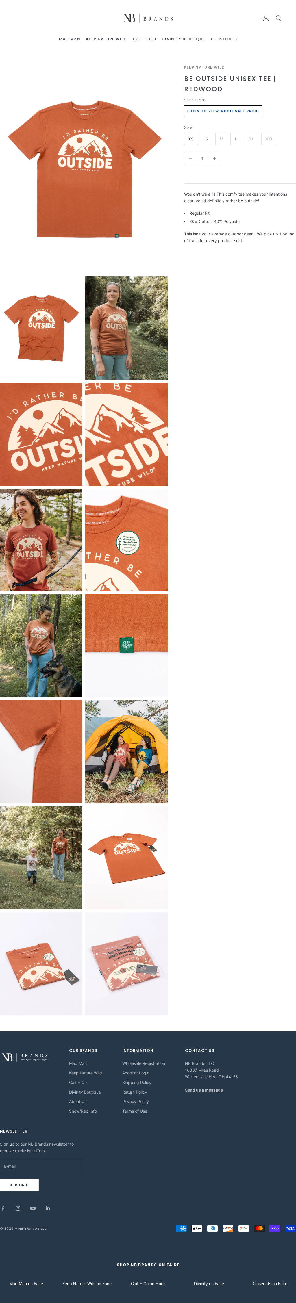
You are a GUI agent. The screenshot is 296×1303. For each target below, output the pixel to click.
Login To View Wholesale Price (223, 111)
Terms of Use (134, 1111)
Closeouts (224, 39)
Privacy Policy (135, 1101)
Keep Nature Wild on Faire (87, 1283)
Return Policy (134, 1091)
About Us (77, 1101)
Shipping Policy (136, 1082)
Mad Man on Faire (26, 1283)
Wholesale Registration (143, 1063)
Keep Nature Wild (106, 39)
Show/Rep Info (83, 1111)
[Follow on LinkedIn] (48, 1208)
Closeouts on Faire (270, 1283)
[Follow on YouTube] (33, 1208)
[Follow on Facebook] (3, 1208)
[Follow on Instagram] (18, 1208)
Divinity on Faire (209, 1283)
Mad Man (69, 39)
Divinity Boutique (183, 39)
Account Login (135, 1072)
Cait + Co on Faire (148, 1283)
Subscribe (19, 1185)
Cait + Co (144, 39)
